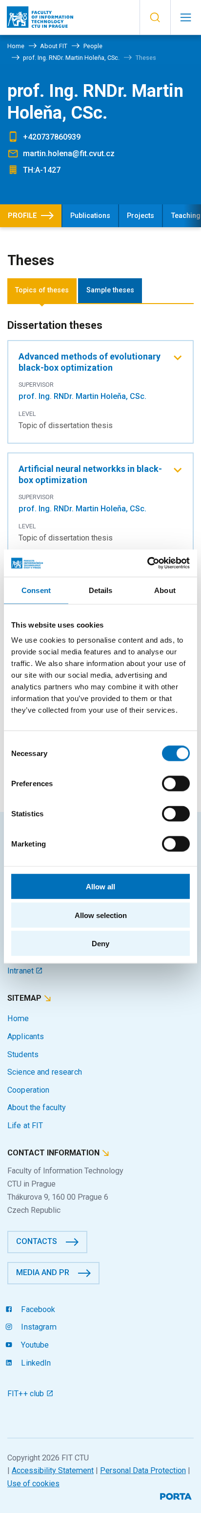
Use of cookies (33, 1483)
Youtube (34, 1345)
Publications (90, 216)
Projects (140, 216)
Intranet (21, 970)
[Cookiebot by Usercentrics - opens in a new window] (147, 563)
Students (23, 1054)
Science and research (44, 1072)
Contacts (36, 1241)
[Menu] (185, 17)
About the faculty (36, 1107)
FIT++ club (26, 1393)
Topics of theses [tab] (42, 290)
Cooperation (28, 1090)
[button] (155, 17)
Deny (100, 943)
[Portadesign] (177, 1495)
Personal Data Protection (143, 1470)
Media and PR (42, 1272)
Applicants (25, 1036)
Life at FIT (25, 1125)
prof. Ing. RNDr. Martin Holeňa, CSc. (82, 396)
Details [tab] (101, 590)
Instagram (37, 1327)
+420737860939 (51, 137)
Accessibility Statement (53, 1470)
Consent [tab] (36, 590)
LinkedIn (35, 1363)
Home (18, 1018)
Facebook (37, 1309)
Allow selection (101, 915)
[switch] (176, 784)
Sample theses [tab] (110, 290)
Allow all (100, 887)
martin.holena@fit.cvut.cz (69, 153)
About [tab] (165, 590)
